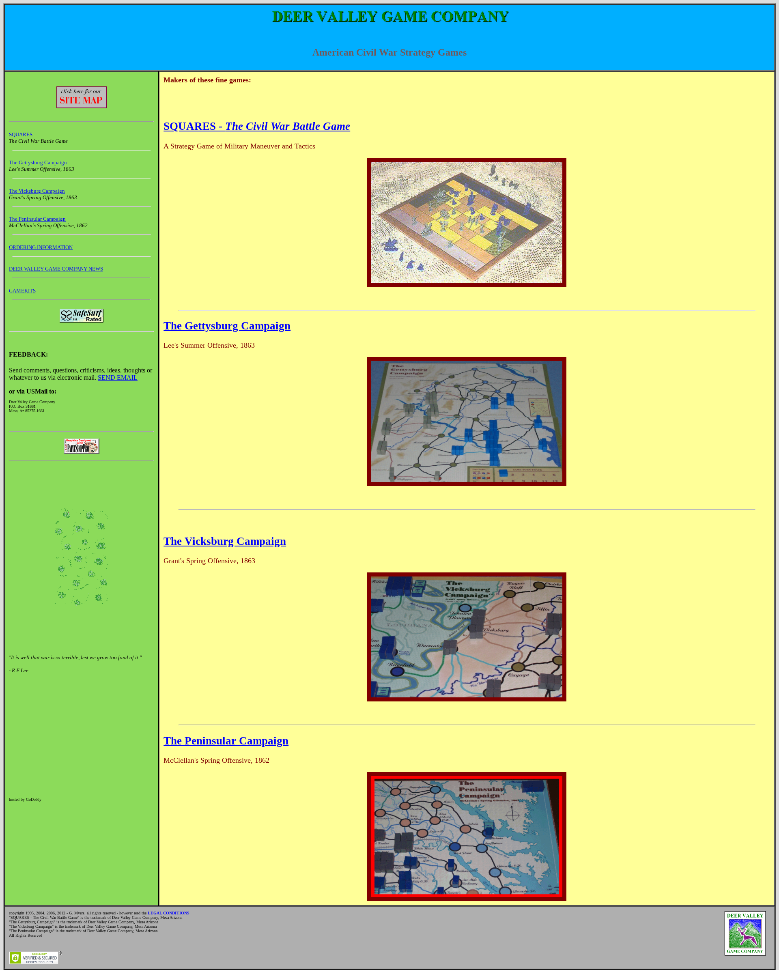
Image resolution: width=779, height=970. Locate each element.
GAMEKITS (22, 291)
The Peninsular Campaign (37, 219)
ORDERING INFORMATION (41, 247)
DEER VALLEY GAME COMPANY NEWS (56, 269)
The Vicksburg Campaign (37, 191)
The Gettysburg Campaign (38, 162)
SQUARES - (257, 126)
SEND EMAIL (118, 377)
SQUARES (20, 134)
